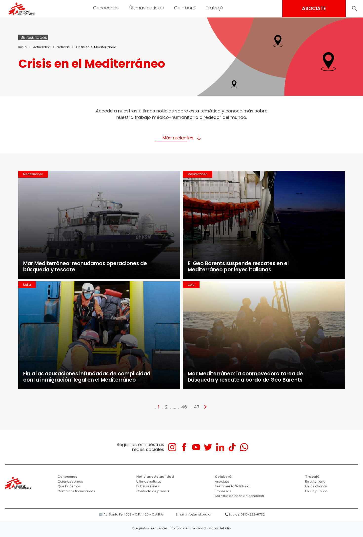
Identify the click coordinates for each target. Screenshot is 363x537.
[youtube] (196, 447)
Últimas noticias (148, 481)
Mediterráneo (33, 174)
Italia (27, 284)
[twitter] (208, 447)
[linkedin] (220, 447)
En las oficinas (316, 486)
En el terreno (315, 481)
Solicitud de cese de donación (239, 496)
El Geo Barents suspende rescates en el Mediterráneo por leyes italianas (238, 266)
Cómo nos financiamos (76, 491)
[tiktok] (232, 447)
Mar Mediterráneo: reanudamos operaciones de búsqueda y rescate (85, 266)
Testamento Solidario (232, 486)
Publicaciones (147, 486)
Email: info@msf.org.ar (194, 514)
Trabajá (312, 476)
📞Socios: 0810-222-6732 (244, 514)
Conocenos (67, 476)
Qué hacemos (69, 486)
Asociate (222, 481)
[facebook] (184, 447)
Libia (191, 284)
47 (197, 407)
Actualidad (41, 47)
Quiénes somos (70, 481)
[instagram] (172, 447)
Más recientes (177, 138)
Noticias (63, 47)
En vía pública (316, 491)
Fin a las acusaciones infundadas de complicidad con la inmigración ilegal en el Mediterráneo (86, 376)
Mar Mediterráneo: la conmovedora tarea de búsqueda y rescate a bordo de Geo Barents (245, 376)
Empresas (223, 491)
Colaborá (223, 476)
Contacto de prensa (152, 491)
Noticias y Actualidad (155, 476)
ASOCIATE (314, 8)
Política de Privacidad (188, 528)
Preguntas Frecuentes (150, 528)
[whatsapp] (244, 447)
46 (184, 407)
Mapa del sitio (220, 528)
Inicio (22, 47)
